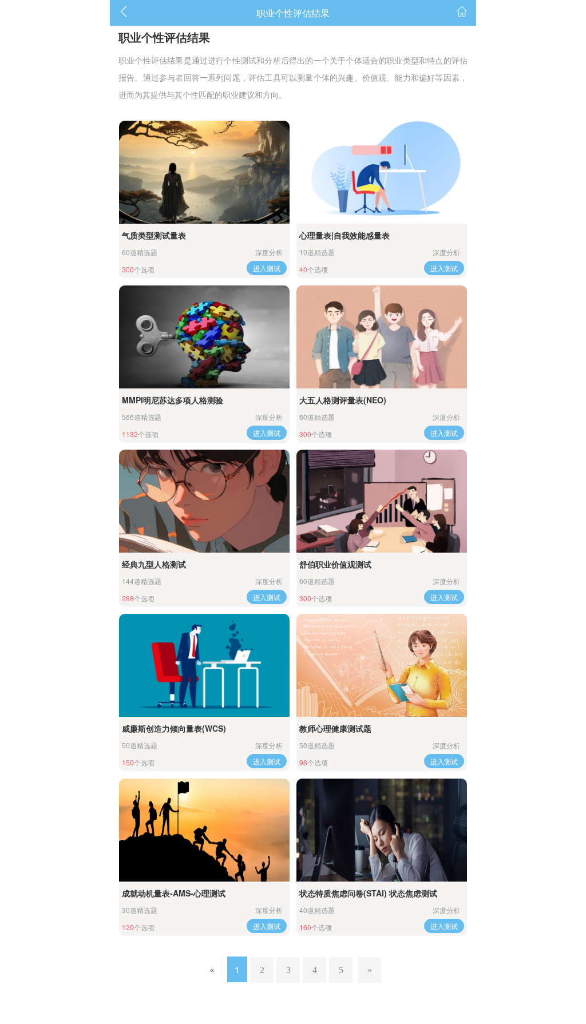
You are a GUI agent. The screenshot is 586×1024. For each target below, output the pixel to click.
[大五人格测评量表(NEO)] (381, 336)
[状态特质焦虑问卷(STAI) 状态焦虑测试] (381, 830)
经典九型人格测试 (154, 564)
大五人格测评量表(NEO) (342, 400)
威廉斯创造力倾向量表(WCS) (174, 728)
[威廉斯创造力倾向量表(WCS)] (204, 665)
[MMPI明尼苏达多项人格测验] (204, 336)
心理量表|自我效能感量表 (344, 235)
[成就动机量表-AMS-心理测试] (204, 830)
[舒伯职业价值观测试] (381, 501)
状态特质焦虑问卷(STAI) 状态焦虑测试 (368, 893)
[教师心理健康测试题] (381, 665)
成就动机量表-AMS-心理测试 (173, 893)
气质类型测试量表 (154, 235)
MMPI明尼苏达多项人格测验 (172, 400)
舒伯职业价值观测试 (335, 564)
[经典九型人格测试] (204, 501)
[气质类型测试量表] (204, 172)
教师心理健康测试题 (335, 728)
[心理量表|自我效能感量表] (381, 172)
